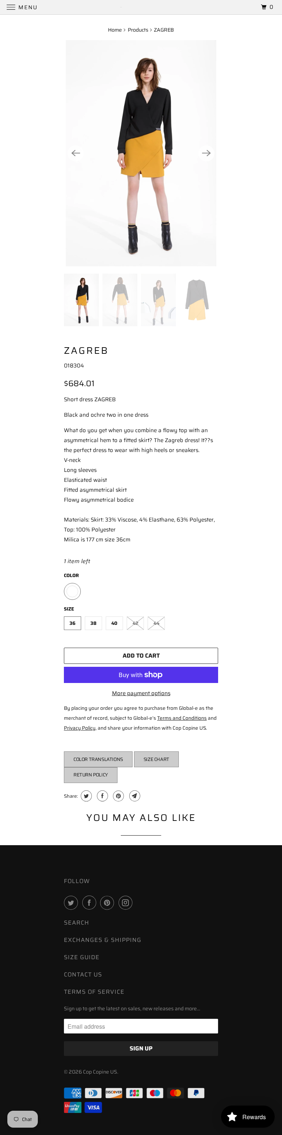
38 (93, 623)
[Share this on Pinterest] (117, 795)
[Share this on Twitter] (85, 795)
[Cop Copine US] (141, 7)
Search (76, 922)
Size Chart (156, 759)
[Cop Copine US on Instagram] (127, 903)
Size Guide (82, 957)
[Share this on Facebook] (101, 795)
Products (138, 30)
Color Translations (98, 759)
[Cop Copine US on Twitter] (72, 903)
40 (114, 623)
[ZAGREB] (141, 153)
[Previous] (76, 153)
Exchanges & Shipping (102, 939)
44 (156, 623)
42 (135, 623)
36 (72, 623)
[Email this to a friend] (133, 795)
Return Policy (90, 775)
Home (115, 30)
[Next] (206, 153)
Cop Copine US (100, 1072)
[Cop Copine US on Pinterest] (108, 903)
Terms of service (94, 991)
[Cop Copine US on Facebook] (90, 903)
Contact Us (83, 974)
